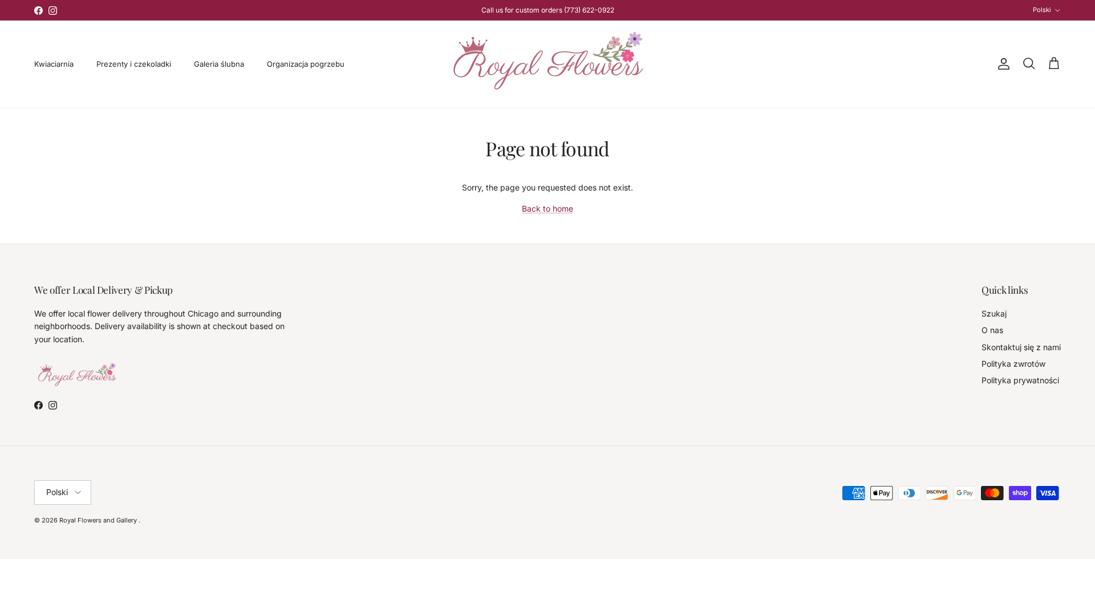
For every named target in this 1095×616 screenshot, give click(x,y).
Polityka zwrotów (1013, 363)
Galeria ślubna (219, 63)
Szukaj (994, 313)
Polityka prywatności (1020, 380)
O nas (992, 330)
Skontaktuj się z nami (1021, 347)
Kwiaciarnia (54, 63)
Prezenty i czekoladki (133, 63)
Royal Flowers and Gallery (99, 520)
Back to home (547, 208)
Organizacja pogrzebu (305, 63)
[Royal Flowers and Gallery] (548, 64)
